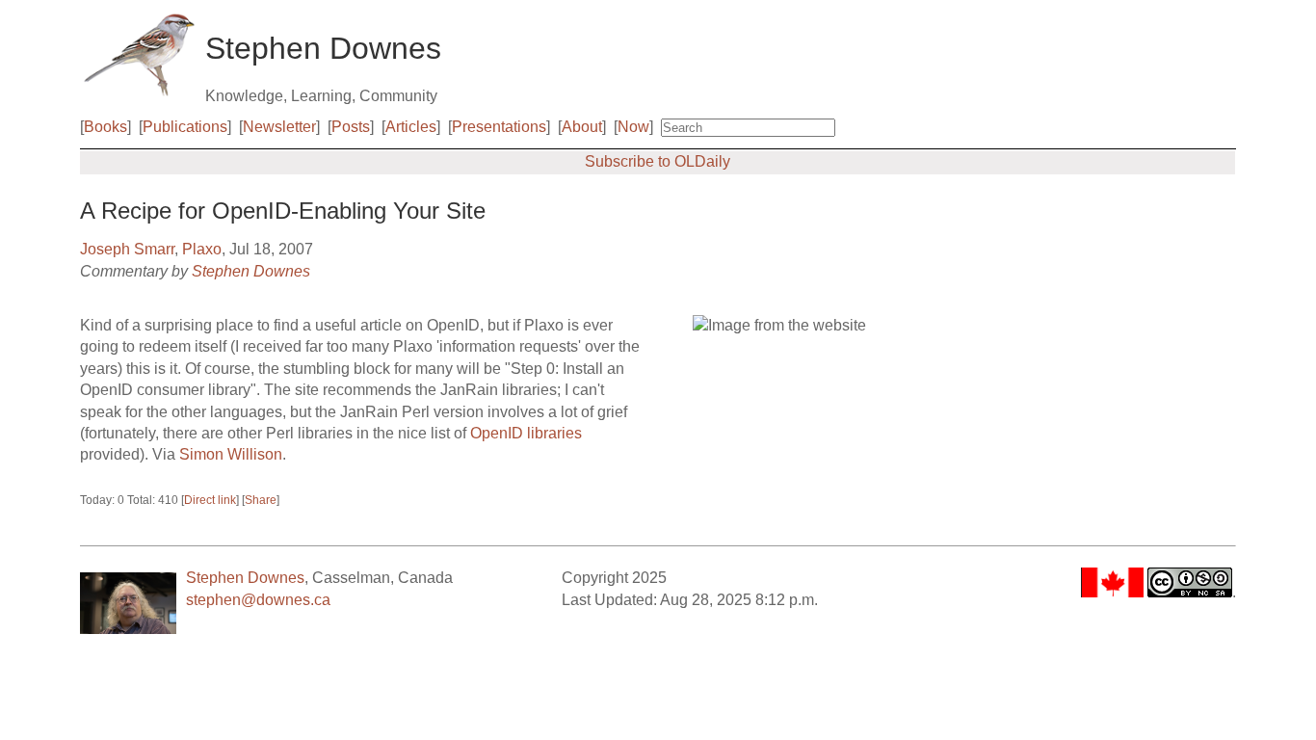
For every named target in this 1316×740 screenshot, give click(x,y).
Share (260, 500)
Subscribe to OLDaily (657, 161)
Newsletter (279, 127)
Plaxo (202, 249)
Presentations (499, 127)
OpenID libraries (526, 433)
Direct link (210, 500)
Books (105, 127)
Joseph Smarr (127, 249)
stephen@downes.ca (258, 600)
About (582, 127)
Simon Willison (230, 454)
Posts (350, 127)
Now (633, 127)
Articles (410, 127)
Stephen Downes (251, 271)
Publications (185, 127)
